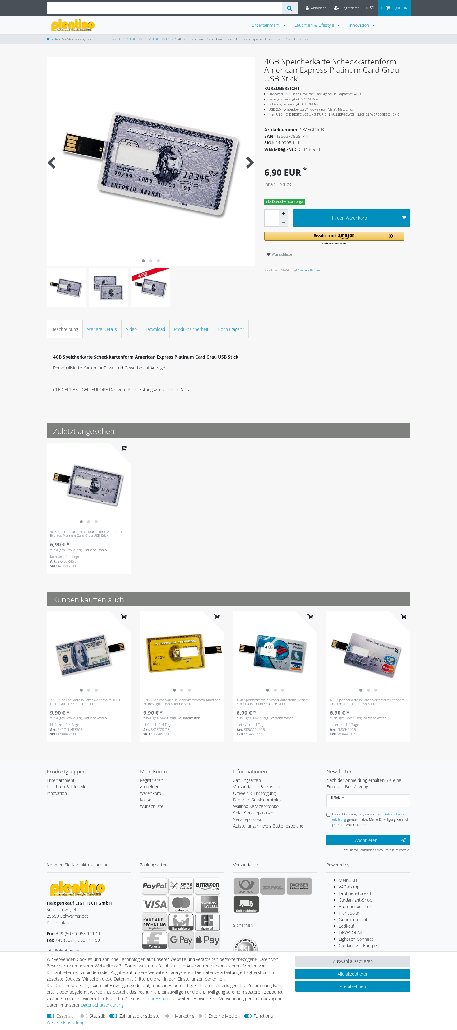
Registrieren (151, 780)
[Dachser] (299, 886)
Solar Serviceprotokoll (254, 813)
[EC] (207, 922)
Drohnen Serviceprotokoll (258, 800)
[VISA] (154, 904)
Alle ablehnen (353, 986)
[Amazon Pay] (207, 886)
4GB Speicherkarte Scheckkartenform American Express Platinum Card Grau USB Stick (86, 534)
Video (131, 329)
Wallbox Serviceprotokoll (256, 806)
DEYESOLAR (350, 932)
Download (155, 329)
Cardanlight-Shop (355, 900)
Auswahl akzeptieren (353, 961)
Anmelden (149, 787)
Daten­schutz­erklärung (102, 1005)
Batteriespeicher (355, 906)
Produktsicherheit (191, 329)
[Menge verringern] (283, 222)
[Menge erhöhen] (283, 213)
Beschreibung (64, 329)
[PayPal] (154, 886)
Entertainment (266, 25)
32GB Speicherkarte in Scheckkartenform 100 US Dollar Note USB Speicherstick (86, 702)
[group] (89, 485)
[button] (334, 239)
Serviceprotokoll (248, 819)
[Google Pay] (181, 940)
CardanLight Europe (358, 946)
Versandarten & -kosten (256, 787)
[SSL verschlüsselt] (245, 949)
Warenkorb (150, 793)
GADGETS (134, 39)
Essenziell (66, 1016)
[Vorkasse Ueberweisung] (154, 940)
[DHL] (273, 886)
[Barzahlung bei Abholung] (181, 922)
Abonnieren (366, 840)
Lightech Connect (356, 939)
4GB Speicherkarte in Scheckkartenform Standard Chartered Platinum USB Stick (367, 702)
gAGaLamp (349, 887)
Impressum (156, 998)
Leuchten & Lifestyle (314, 25)
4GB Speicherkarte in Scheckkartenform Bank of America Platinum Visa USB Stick (272, 702)
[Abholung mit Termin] (246, 904)
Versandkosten (309, 270)
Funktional (264, 1016)
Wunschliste (281, 254)
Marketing (184, 1016)
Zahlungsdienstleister (140, 1016)
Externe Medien (224, 1016)
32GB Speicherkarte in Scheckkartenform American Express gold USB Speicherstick (181, 702)
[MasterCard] (181, 904)
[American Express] (207, 904)
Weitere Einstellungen (68, 1022)
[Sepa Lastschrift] (181, 886)
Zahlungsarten (247, 780)
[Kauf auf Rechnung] (154, 922)
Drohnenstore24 (355, 893)
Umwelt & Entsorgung (254, 793)
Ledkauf (346, 926)
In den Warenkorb (349, 218)
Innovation (359, 25)
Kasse (145, 800)
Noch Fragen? (231, 329)
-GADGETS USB (160, 39)
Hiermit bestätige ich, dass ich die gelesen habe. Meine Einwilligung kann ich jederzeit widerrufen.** (370, 819)
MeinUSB (348, 880)
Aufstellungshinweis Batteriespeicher (269, 826)
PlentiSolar (349, 913)
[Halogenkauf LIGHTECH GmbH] (78, 888)
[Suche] (290, 8)
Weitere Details (102, 329)
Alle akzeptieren (353, 974)
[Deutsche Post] (246, 886)
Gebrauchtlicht (353, 919)
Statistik (97, 1016)
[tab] (65, 329)
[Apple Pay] (207, 940)
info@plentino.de (63, 951)
